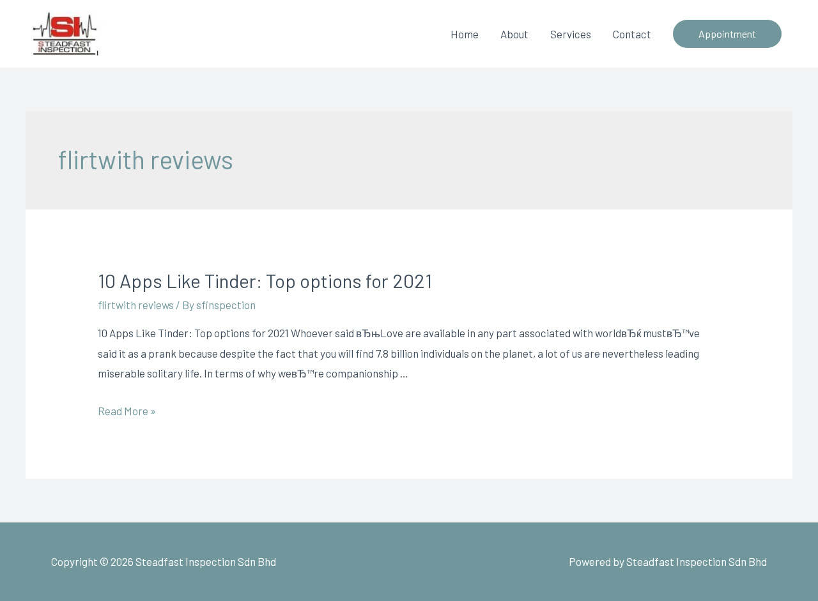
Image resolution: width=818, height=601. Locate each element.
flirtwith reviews (136, 304)
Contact (632, 33)
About (514, 33)
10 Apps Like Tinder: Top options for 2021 (265, 280)
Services (570, 33)
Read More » (127, 410)
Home (465, 33)
